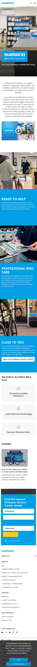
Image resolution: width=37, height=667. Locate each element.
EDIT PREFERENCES (18, 664)
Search (10, 534)
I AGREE (18, 660)
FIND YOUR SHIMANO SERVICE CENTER (18, 359)
